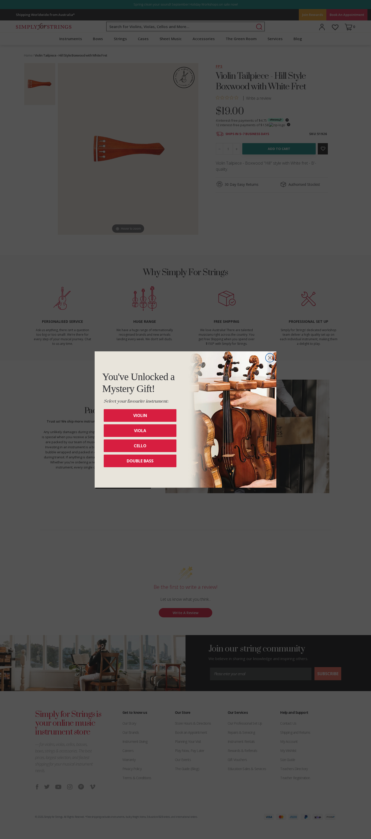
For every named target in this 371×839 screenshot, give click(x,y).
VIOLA (140, 430)
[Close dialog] (270, 357)
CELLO (140, 446)
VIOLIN (140, 415)
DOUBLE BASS (140, 461)
